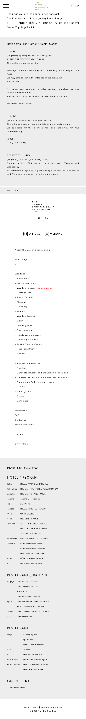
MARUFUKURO (27, 514)
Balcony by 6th (30, 635)
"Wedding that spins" (28, 339)
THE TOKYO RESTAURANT (36, 664)
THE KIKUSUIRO (25, 616)
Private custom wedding (29, 335)
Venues (21, 311)
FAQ (17, 415)
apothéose (28, 640)
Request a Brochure (27, 349)
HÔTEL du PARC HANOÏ (31, 558)
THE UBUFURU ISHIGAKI (32, 553)
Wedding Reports (35, 288)
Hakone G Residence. (30, 499)
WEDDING (56, 233)
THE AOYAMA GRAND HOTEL (34, 484)
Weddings (20, 274)
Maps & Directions (26, 283)
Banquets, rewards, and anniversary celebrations (42, 373)
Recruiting (20, 434)
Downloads (22, 401)
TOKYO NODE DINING (33, 645)
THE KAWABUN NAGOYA (29, 597)
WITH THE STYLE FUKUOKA (33, 524)
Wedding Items (24, 325)
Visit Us (21, 354)
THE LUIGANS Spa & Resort (33, 529)
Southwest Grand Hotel (31, 544)
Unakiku (26, 649)
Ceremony (22, 307)
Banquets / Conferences (27, 363)
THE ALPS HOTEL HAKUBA (33, 509)
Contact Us (20, 420)
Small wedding (24, 330)
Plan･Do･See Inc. (47, 711)
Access (20, 396)
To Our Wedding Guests (29, 344)
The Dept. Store (17, 688)
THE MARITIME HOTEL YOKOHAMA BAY (39, 489)
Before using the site (51, 707)
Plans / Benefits (25, 297)
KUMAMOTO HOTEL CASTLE (34, 539)
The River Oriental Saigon (35, 659)
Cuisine (21, 321)
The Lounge (21, 259)
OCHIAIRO (25, 504)
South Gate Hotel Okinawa (32, 549)
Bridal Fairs (23, 278)
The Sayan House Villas (31, 563)
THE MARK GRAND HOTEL (33, 494)
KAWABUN (22, 592)
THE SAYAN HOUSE (32, 654)
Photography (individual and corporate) (37, 382)
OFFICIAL (34, 233)
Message (21, 302)
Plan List (21, 368)
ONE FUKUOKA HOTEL (31, 534)
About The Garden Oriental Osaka (33, 250)
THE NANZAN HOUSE (27, 582)
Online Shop (21, 444)
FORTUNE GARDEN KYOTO (30, 606)
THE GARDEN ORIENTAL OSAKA (33, 611)
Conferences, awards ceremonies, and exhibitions (43, 377)
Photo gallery (24, 293)
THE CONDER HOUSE (27, 587)
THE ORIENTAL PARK (33, 669)
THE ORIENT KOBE (29, 519)
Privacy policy (31, 707)
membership (21, 410)
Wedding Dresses (26, 316)
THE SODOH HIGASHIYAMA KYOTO (34, 601)
